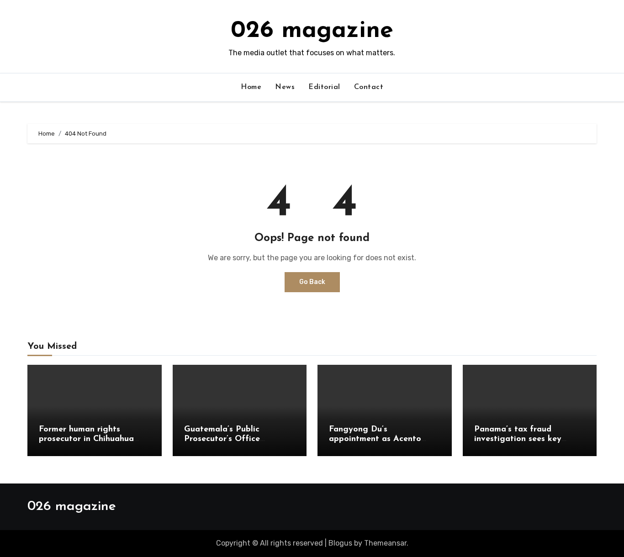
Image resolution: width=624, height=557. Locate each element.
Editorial (324, 87)
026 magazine (312, 31)
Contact (369, 87)
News (285, 87)
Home (251, 87)
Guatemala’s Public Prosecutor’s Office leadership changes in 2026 (238, 439)
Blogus (340, 543)
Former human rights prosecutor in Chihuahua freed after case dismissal (89, 439)
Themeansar (385, 543)
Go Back (312, 282)
